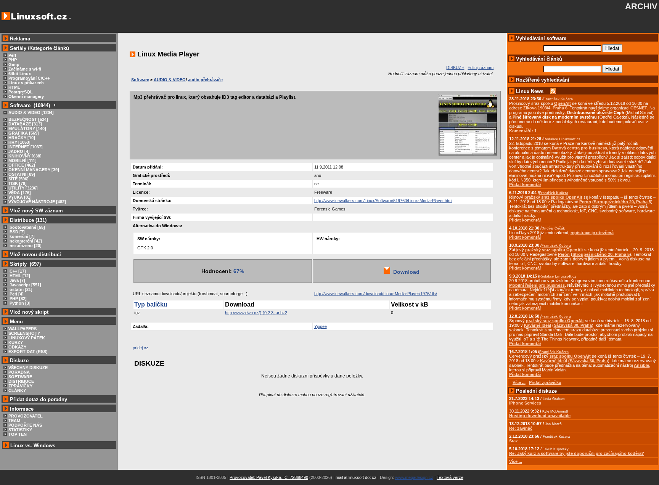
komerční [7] (21, 236)
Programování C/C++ (29, 78)
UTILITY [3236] (23, 188)
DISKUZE (455, 67)
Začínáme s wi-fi (24, 69)
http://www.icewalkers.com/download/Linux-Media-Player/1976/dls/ (375, 293)
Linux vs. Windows (32, 445)
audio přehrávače (205, 79)
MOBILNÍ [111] (22, 160)
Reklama (20, 39)
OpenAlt (562, 103)
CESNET (638, 108)
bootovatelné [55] (26, 227)
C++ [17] (17, 271)
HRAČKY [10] (21, 137)
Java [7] (16, 280)
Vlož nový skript (29, 312)
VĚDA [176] (19, 192)
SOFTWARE (20, 376)
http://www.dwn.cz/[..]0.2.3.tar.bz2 (256, 312)
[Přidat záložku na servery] (148, 349)
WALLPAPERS (22, 328)
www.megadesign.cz (414, 477)
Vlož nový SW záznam (36, 211)
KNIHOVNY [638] (25, 156)
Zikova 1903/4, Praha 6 (545, 108)
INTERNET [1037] (25, 147)
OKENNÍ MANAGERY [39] (33, 169)
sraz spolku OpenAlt (570, 356)
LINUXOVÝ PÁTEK (26, 338)
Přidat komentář (525, 184)
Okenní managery (26, 96)
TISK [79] (17, 183)
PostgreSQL (20, 92)
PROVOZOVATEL (25, 416)
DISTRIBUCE (21, 381)
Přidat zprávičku (545, 382)
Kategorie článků (49, 48)
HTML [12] (19, 275)
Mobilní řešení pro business (537, 285)
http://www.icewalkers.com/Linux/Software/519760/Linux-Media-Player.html (383, 200)
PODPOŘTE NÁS (25, 425)
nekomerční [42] (25, 241)
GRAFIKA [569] (23, 133)
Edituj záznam (480, 67)
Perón (585, 201)
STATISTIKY (20, 429)
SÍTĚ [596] (18, 179)
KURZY (15, 342)
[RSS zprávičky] (553, 91)
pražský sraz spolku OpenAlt (553, 197)
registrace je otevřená (592, 232)
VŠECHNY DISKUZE (28, 367)
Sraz (513, 440)
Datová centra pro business (579, 148)
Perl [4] (16, 294)
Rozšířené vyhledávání (542, 80)
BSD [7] (16, 232)
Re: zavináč (520, 428)
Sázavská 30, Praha (573, 325)
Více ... (515, 461)
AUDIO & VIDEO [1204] (31, 112)
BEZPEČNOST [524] (28, 119)
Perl (12, 55)
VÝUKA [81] (20, 197)
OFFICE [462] (21, 165)
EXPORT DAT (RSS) (28, 351)
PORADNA (19, 372)
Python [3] (19, 303)
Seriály (18, 48)
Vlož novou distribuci (35, 254)
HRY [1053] (19, 142)
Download (405, 272)
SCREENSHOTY (24, 333)
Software (140, 79)
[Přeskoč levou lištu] (70, 18)
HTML (14, 87)
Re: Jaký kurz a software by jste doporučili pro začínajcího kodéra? (576, 453)
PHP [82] (17, 298)
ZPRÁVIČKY (20, 386)
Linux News (529, 91)
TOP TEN (17, 434)
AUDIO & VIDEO (170, 79)
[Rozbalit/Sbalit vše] (54, 105)
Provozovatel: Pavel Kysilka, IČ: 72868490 (269, 477)
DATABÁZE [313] (25, 124)
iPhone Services (525, 403)
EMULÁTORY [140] (27, 128)
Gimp (13, 64)
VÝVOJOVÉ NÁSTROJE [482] (37, 201)
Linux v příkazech (26, 82)
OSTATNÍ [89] (21, 174)
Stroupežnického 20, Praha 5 (622, 201)
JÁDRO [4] (19, 151)
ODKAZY (17, 347)
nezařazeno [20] (25, 245)
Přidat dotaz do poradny (37, 399)
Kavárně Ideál (537, 325)
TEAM (14, 420)
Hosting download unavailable (540, 415)
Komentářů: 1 (523, 130)
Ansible (641, 365)
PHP (12, 60)
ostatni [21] (20, 289)
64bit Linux (19, 73)
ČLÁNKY (17, 390)
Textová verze (450, 477)
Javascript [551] (24, 285)
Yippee (320, 326)
